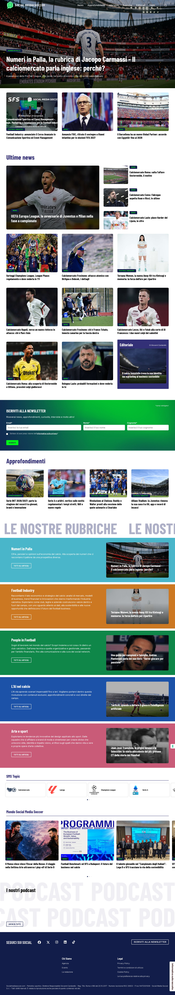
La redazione (67, 972)
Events (65, 968)
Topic (152, 5)
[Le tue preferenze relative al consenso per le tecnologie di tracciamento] (172, 746)
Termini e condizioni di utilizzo (130, 968)
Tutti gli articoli (21, 565)
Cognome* (132, 423)
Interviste (114, 5)
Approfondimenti (96, 5)
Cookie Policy (123, 972)
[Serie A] (150, 790)
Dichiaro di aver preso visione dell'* (34, 434)
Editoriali (140, 5)
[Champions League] (108, 790)
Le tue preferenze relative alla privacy (133, 976)
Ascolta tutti (15, 924)
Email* (9, 423)
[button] (169, 791)
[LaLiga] (67, 790)
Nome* (86, 423)
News (80, 5)
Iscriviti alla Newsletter (150, 942)
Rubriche (127, 5)
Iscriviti (12, 442)
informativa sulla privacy (47, 434)
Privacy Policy (123, 963)
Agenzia (65, 963)
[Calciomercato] (25, 790)
